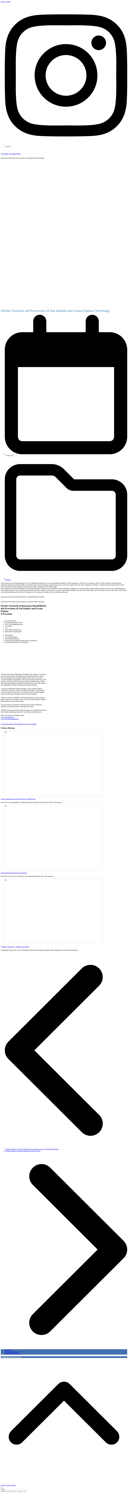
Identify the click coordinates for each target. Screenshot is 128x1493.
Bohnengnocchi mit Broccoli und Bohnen (14, 873)
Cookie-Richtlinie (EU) (12, 1354)
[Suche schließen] (1, 1487)
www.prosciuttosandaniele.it (10, 719)
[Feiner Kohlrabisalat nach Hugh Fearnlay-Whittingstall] (54, 795)
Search (3, 1491)
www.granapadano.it (7, 717)
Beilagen (7, 580)
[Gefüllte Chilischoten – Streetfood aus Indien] (54, 943)
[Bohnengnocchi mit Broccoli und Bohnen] (54, 869)
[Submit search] (25, 1491)
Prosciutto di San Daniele (28, 724)
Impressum (8, 1350)
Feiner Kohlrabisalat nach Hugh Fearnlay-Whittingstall (18, 799)
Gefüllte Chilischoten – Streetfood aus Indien (15, 947)
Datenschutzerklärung (12, 1352)
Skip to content (5, 1)
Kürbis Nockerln (15, 724)
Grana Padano (5, 724)
